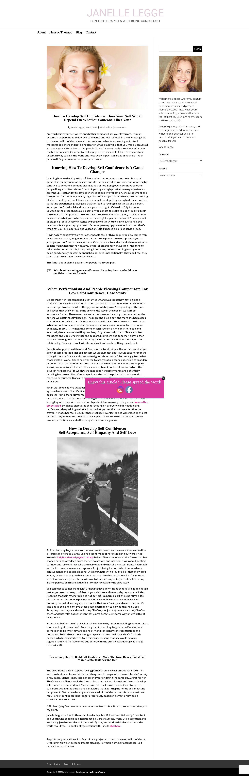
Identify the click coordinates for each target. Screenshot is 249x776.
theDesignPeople (96, 772)
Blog (79, 32)
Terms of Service (72, 764)
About (41, 32)
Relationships (106, 127)
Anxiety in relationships (66, 739)
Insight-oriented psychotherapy (75, 557)
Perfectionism (109, 742)
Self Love (68, 746)
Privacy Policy (53, 764)
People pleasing (90, 742)
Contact (90, 32)
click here (115, 726)
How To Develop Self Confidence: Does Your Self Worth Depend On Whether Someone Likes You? (97, 118)
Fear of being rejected (94, 739)
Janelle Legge (77, 127)
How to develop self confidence (127, 739)
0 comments (120, 127)
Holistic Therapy (60, 32)
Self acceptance (127, 742)
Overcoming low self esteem (63, 742)
